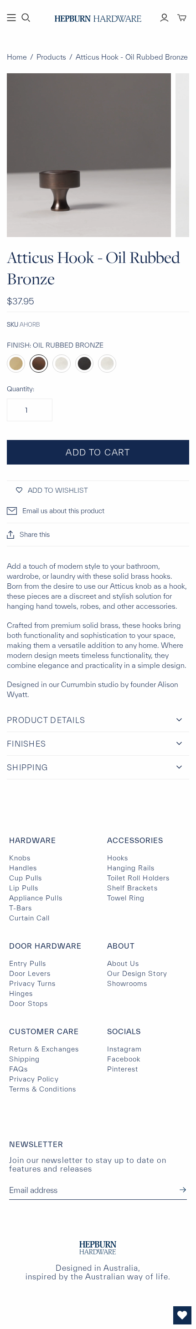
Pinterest (122, 1069)
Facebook (123, 1059)
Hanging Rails (131, 868)
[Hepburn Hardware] (98, 16)
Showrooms (127, 983)
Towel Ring (125, 898)
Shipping (24, 1059)
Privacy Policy (34, 1079)
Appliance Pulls (35, 898)
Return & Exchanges (44, 1049)
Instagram (124, 1049)
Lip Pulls (23, 888)
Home (17, 57)
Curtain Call (29, 918)
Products (51, 57)
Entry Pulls (27, 963)
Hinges (21, 993)
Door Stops (28, 1003)
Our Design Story (137, 973)
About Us (123, 963)
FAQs (18, 1069)
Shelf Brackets (132, 888)
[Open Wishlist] (182, 1315)
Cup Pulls (25, 878)
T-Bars (20, 908)
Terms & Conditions (42, 1089)
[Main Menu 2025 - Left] (11, 17)
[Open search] (26, 17)
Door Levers (30, 973)
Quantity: (20, 389)
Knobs (20, 858)
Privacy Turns (32, 983)
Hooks (117, 858)
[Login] (164, 18)
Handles (23, 868)
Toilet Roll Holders (138, 878)
